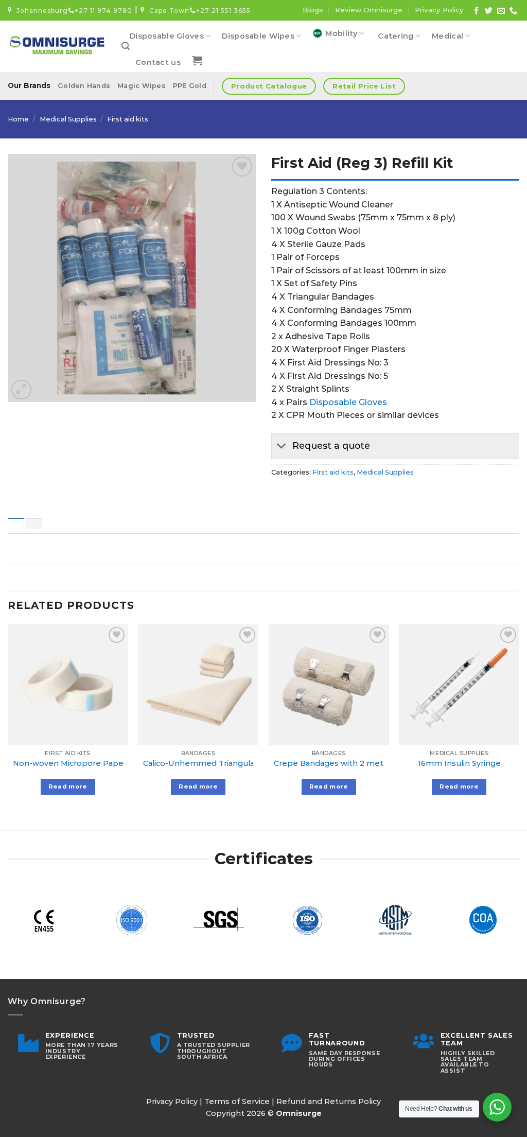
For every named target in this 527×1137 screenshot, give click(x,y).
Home (18, 119)
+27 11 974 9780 (103, 10)
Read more (67, 786)
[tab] (16, 523)
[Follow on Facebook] (476, 11)
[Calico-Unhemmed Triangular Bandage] (198, 684)
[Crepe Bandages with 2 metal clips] (329, 684)
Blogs (313, 10)
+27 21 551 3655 (223, 10)
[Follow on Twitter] (489, 11)
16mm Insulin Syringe (459, 763)
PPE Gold (189, 86)
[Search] (125, 46)
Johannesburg (40, 10)
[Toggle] (282, 447)
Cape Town (167, 10)
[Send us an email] (501, 11)
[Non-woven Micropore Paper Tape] (68, 684)
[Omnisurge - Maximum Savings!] (57, 46)
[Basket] (197, 60)
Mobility (341, 33)
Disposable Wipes (258, 36)
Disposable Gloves (167, 36)
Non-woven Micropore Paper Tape (81, 763)
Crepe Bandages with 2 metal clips (341, 763)
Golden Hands (84, 86)
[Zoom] (21, 390)
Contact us (158, 62)
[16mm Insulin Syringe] (459, 684)
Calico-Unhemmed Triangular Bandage (218, 763)
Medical (447, 36)
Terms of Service (237, 1101)
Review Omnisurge (368, 10)
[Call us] (513, 11)
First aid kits (127, 119)
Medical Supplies (68, 119)
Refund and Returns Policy (328, 1101)
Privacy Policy (439, 10)
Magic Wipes (141, 86)
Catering (395, 36)
